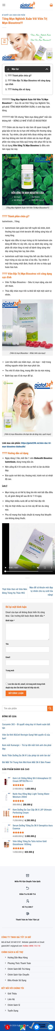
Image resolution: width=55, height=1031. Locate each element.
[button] (4, 4)
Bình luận (10, 620)
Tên (7, 644)
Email (8, 657)
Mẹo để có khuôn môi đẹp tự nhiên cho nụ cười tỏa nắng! (41, 591)
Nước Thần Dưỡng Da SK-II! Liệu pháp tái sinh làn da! (26, 755)
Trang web (10, 670)
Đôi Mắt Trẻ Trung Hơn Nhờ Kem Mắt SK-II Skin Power (26, 762)
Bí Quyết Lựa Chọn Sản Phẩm (13, 15)
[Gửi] (50, 708)
